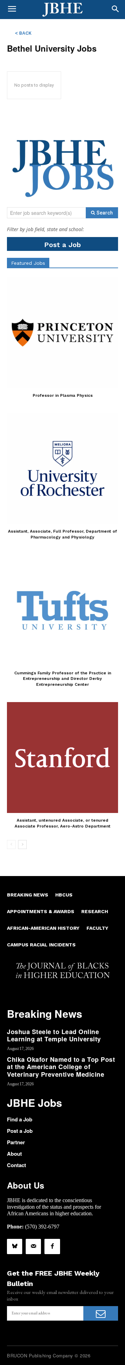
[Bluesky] (14, 1246)
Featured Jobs (28, 263)
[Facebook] (52, 1246)
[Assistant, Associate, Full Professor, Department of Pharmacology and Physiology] (62, 468)
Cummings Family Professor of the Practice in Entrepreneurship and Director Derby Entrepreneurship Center (62, 679)
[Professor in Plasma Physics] (62, 332)
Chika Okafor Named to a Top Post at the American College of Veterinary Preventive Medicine (61, 1067)
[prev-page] (11, 844)
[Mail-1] (33, 1246)
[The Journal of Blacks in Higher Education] (62, 9)
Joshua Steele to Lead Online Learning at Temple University (54, 1035)
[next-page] (22, 844)
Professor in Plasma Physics (63, 395)
